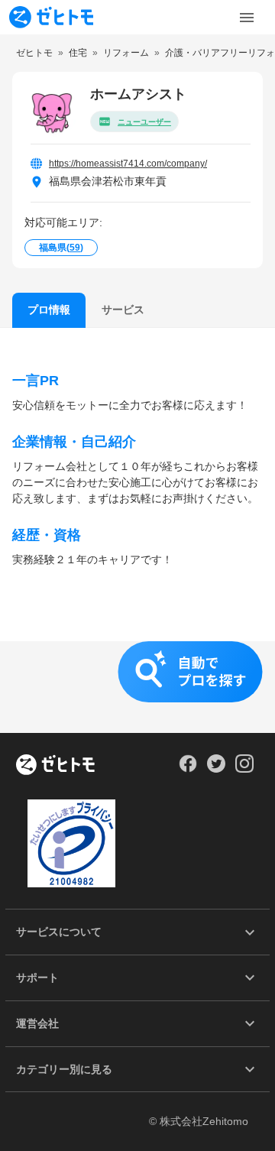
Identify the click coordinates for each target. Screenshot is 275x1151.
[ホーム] (55, 765)
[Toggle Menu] (246, 18)
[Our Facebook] (187, 769)
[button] (137, 687)
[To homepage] (51, 17)
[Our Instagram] (245, 769)
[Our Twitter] (216, 769)
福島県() (61, 247)
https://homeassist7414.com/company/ (128, 163)
